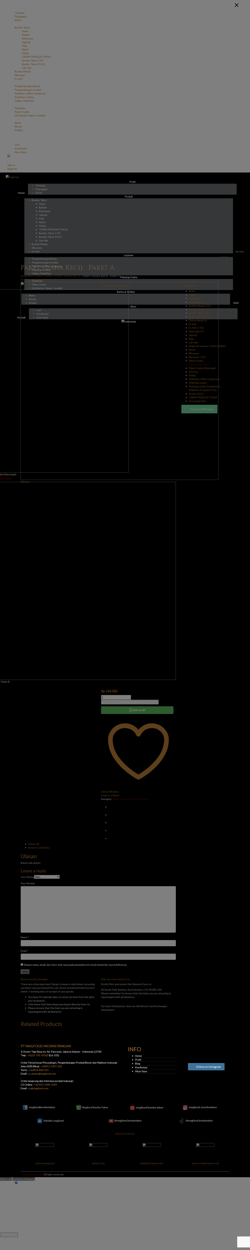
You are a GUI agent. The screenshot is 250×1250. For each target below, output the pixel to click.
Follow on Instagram (208, 1066)
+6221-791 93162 (38, 1055)
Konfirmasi (141, 1067)
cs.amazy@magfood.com (42, 1073)
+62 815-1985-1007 (45, 1084)
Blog (137, 1063)
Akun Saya (141, 1071)
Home (138, 1055)
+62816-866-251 (39, 1069)
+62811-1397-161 (51, 1066)
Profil (138, 1059)
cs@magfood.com (38, 1088)
